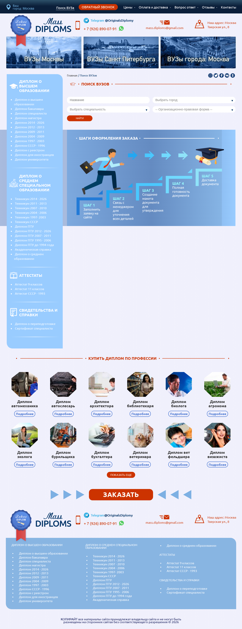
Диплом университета (31, 159)
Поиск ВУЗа (65, 8)
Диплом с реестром (29, 150)
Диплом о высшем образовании (28, 102)
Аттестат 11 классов (29, 289)
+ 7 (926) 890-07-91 (101, 29)
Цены (127, 7)
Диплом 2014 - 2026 (29, 122)
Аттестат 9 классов (28, 284)
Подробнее (24, 414)
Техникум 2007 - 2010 (31, 208)
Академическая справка (33, 249)
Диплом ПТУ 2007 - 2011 (33, 235)
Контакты (228, 7)
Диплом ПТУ (24, 226)
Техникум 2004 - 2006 (31, 212)
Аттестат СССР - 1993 (30, 293)
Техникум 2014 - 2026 (31, 199)
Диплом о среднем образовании (29, 256)
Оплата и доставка (153, 7)
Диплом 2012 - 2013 (29, 127)
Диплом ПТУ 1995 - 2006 (33, 240)
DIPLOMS (53, 24)
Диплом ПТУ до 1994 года (34, 245)
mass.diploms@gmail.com (165, 27)
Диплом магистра (28, 118)
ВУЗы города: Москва (198, 59)
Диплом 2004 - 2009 (29, 136)
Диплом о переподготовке (35, 323)
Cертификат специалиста (34, 328)
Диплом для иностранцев (34, 154)
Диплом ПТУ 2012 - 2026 (33, 231)
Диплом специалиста (31, 113)
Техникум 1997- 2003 (30, 217)
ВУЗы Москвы (44, 59)
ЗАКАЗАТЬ (121, 494)
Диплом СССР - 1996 (30, 145)
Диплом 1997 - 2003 (29, 141)
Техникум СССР (26, 222)
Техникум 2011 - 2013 (31, 203)
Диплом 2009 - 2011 (29, 131)
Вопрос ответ (185, 7)
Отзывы (208, 7)
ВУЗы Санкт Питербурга (121, 59)
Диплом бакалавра (29, 108)
